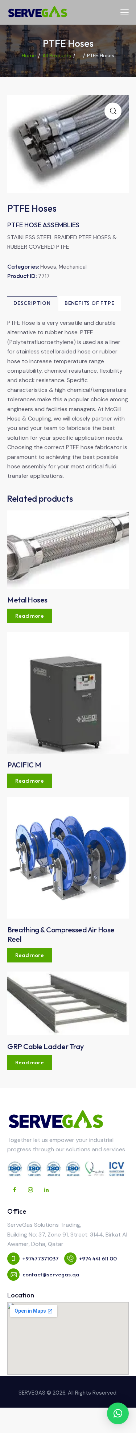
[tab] (32, 303)
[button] (118, 1413)
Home (29, 55)
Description (32, 303)
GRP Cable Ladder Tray (45, 1046)
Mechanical (73, 266)
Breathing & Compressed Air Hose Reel (61, 934)
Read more (29, 615)
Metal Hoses (27, 599)
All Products (56, 55)
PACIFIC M (24, 764)
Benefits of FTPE (90, 303)
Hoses (48, 266)
